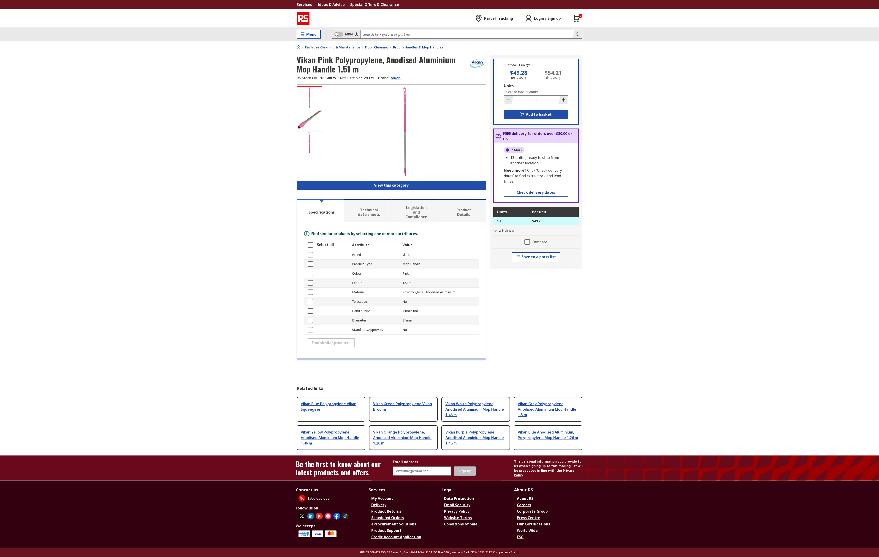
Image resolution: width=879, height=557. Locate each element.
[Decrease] (508, 100)
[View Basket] (576, 18)
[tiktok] (345, 516)
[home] (298, 47)
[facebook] (336, 516)
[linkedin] (310, 516)
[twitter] (301, 516)
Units (509, 85)
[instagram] (328, 516)
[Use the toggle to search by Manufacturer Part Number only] (356, 34)
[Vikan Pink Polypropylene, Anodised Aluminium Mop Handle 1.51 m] (404, 132)
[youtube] (319, 516)
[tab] (320, 210)
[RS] (303, 18)
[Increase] (563, 100)
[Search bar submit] (577, 34)
